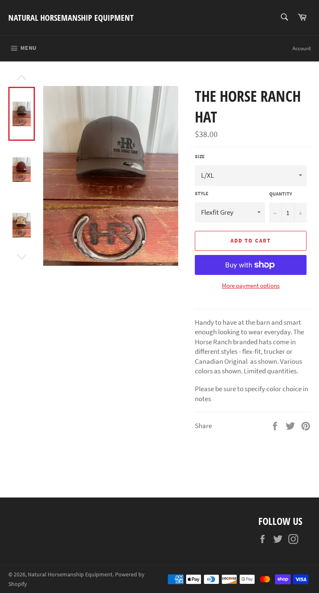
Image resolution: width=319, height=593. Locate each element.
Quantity (280, 194)
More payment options (251, 285)
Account (301, 48)
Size (200, 156)
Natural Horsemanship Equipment (71, 17)
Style (202, 193)
